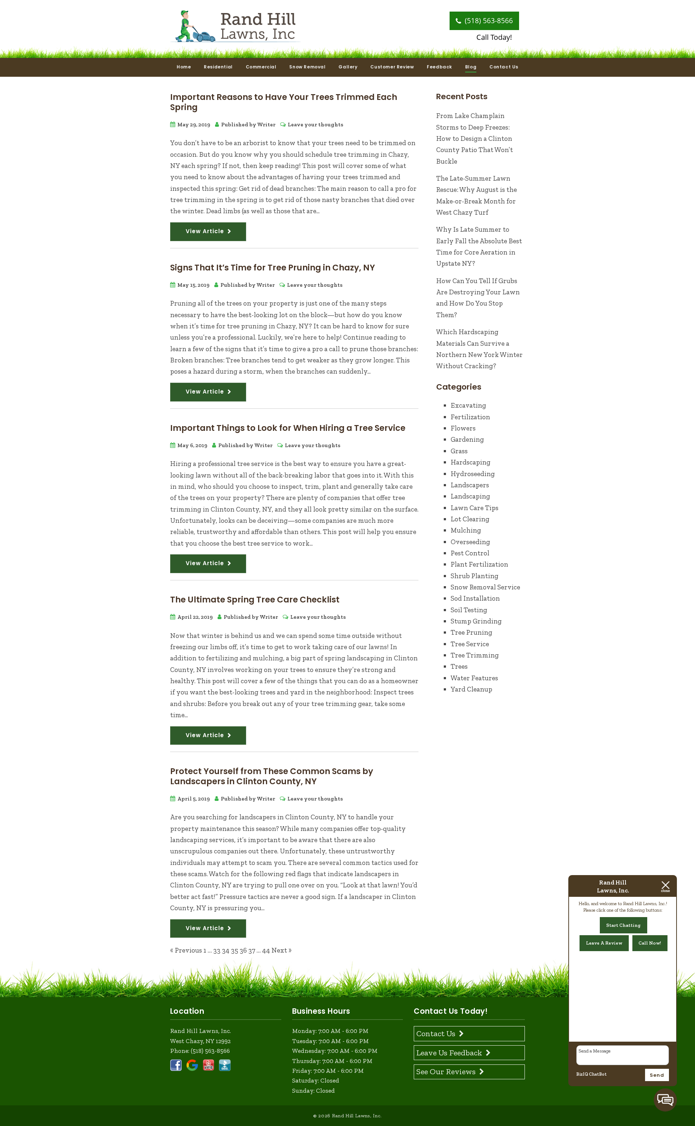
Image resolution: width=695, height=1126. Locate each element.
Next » (281, 950)
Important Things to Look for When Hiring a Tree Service (287, 428)
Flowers (463, 428)
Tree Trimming (475, 655)
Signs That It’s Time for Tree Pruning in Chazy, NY (272, 267)
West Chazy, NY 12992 (200, 1041)
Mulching (466, 530)
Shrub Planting (474, 576)
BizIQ (582, 1074)
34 (225, 950)
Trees (459, 666)
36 (243, 950)
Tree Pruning (471, 632)
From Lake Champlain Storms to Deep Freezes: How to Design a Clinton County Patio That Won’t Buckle (474, 138)
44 (266, 950)
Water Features (474, 678)
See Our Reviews (446, 1071)
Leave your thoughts (315, 124)
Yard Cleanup (471, 689)
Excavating (468, 405)
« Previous (186, 950)
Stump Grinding (476, 621)
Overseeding (470, 542)
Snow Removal (307, 67)
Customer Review (392, 67)
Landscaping (470, 496)
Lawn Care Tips (474, 508)
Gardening (467, 439)
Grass (459, 451)
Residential (218, 67)
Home (184, 67)
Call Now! (650, 943)
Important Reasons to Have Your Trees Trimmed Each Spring (283, 102)
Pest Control (470, 553)
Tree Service (470, 644)
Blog (470, 67)
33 (216, 950)
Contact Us (503, 67)
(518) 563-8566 (488, 20)
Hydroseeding (473, 474)
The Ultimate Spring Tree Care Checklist (255, 599)
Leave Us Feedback (449, 1053)
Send (657, 1075)
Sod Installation (475, 598)
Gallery (347, 67)
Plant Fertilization (479, 564)
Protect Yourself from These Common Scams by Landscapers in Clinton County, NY (271, 776)
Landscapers (470, 485)
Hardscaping (470, 462)
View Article (205, 231)
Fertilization (470, 417)
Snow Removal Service (485, 587)
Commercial (261, 67)
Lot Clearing (470, 519)
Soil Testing (469, 610)
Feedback (439, 67)
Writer (266, 124)
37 (251, 950)
